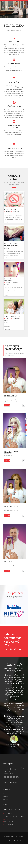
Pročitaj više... (7, 222)
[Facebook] (26, 414)
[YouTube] (26, 425)
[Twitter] (26, 435)
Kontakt (21, 840)
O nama (5, 801)
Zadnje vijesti (16, 211)
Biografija (7, 405)
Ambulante (6, 799)
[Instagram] (26, 419)
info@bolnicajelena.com (10, 819)
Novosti (5, 804)
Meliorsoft (6, 838)
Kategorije (6, 796)
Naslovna (6, 794)
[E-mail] (26, 430)
